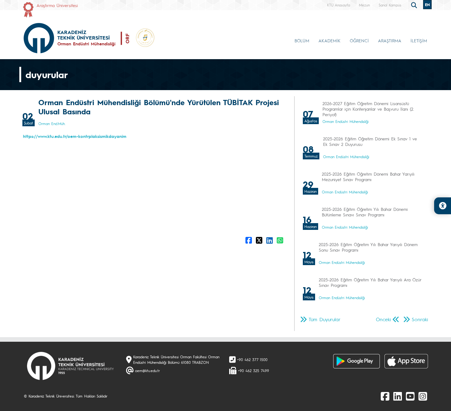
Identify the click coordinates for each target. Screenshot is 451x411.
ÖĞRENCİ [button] (359, 40)
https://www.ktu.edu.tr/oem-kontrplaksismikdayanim (74, 136)
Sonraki (420, 319)
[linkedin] (397, 396)
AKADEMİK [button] (329, 40)
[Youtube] (410, 396)
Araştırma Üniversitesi (57, 5)
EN (427, 4)
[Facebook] (385, 396)
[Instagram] (422, 396)
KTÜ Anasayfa (338, 4)
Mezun (364, 4)
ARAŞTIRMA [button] (389, 40)
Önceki (383, 319)
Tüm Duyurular (325, 319)
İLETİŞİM (419, 40)
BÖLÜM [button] (302, 40)
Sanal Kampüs (390, 4)
